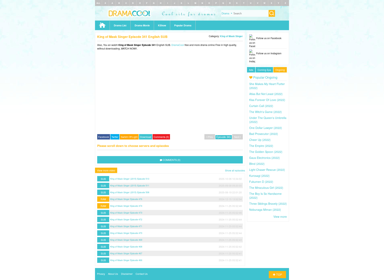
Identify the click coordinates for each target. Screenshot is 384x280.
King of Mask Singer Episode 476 (126, 199)
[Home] (192, 19)
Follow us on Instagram (268, 53)
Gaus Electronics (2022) (264, 158)
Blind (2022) (257, 164)
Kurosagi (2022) (259, 176)
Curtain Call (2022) (261, 106)
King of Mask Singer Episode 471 (126, 226)
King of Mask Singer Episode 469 (126, 239)
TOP (278, 274)
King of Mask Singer (231, 36)
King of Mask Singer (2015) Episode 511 (129, 185)
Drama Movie (142, 25)
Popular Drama (182, 25)
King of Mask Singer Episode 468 (126, 246)
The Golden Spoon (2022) (265, 152)
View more (280, 217)
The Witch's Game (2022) (265, 112)
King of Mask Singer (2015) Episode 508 (129, 192)
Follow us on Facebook (268, 38)
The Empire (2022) (261, 146)
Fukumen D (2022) (261, 182)
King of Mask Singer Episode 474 (126, 205)
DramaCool (177, 45)
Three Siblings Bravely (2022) (268, 204)
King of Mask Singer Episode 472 (126, 219)
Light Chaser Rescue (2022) (267, 170)
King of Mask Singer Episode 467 (126, 253)
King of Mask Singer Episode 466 (126, 260)
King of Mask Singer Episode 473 (126, 212)
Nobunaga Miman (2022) (265, 210)
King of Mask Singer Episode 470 (126, 232)
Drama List (120, 25)
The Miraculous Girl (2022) (266, 188)
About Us (113, 273)
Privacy (101, 273)
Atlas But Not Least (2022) (266, 94)
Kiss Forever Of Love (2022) (267, 100)
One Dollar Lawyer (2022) (265, 128)
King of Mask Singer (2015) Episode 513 (129, 178)
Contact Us (142, 273)
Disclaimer (127, 273)
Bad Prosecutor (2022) (263, 134)
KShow (162, 25)
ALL (98, 3)
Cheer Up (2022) (260, 140)
